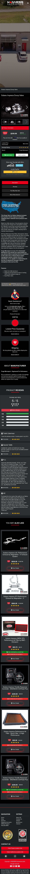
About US (18, 817)
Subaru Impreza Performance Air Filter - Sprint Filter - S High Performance (15, 733)
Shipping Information (6, 822)
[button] (27, 107)
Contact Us (19, 819)
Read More (14, 334)
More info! (25, 143)
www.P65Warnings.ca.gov (19, 285)
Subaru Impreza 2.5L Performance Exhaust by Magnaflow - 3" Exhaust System (15, 554)
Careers (18, 824)
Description (15, 182)
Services (3, 820)
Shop (2, 819)
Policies (18, 820)
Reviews (15, 186)
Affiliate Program (5, 824)
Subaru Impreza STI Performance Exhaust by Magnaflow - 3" (15, 597)
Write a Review (16, 410)
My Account (19, 822)
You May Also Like (15, 190)
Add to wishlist (22, 155)
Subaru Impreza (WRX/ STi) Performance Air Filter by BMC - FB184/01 (15, 640)
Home (2, 817)
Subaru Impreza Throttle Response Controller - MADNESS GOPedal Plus (15, 688)
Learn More (19, 165)
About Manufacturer (15, 194)
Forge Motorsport (23, 150)
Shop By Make (5, 825)
